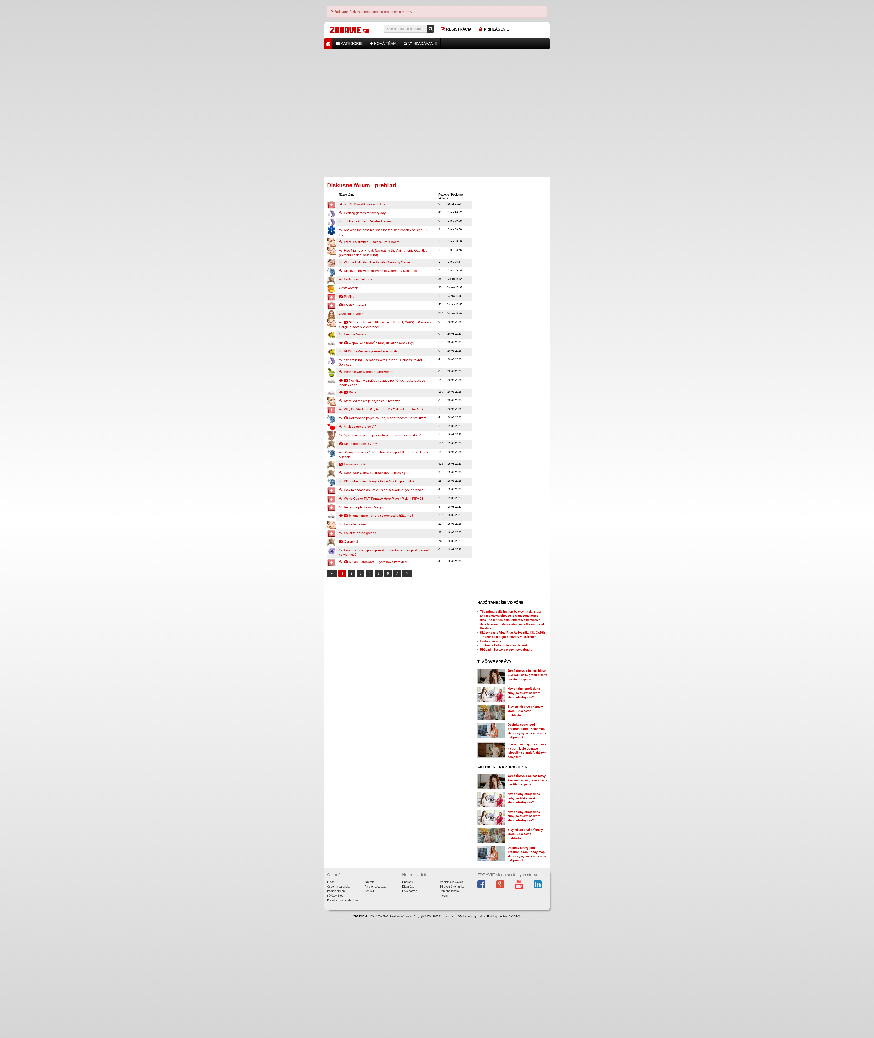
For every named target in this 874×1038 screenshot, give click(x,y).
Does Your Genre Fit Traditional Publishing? (375, 473)
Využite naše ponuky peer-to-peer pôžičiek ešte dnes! (382, 435)
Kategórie (351, 43)
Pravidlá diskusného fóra (342, 900)
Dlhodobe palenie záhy (360, 443)
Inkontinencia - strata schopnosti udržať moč (380, 515)
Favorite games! (355, 524)
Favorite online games (359, 533)
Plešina (348, 296)
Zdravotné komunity (452, 886)
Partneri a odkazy (375, 886)
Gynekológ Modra (352, 313)
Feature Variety (354, 334)
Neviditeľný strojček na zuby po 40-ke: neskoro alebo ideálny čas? (524, 693)
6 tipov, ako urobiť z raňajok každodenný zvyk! (381, 343)
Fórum (444, 895)
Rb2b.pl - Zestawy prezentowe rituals (370, 351)
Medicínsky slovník (451, 882)
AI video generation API (360, 426)
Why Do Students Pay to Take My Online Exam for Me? (383, 409)
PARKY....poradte (355, 305)
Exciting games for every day (364, 213)
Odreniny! (350, 541)
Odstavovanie (349, 288)
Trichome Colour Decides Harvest (367, 221)
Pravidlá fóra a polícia (369, 204)
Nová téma (384, 43)
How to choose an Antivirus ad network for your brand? (383, 490)
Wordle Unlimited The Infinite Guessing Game (376, 262)
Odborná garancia (338, 886)
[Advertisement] (437, 81)
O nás (330, 882)
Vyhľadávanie (422, 43)
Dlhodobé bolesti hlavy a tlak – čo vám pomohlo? (378, 481)
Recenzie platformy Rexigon (363, 507)
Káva (352, 392)
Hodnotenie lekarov (357, 279)
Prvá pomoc (409, 891)
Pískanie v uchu (355, 464)
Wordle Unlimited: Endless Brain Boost (371, 242)
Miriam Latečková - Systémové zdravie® (377, 562)
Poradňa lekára (449, 891)
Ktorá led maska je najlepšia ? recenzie (371, 401)
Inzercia (369, 882)
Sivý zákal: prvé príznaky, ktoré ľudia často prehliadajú (526, 711)
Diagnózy (408, 886)
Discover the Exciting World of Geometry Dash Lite (380, 270)
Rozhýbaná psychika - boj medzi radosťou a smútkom (387, 418)
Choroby (407, 882)
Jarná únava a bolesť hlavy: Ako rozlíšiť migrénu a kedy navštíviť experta (527, 675)
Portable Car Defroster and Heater (368, 372)
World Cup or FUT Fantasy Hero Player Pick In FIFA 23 (383, 498)
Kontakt (369, 891)
